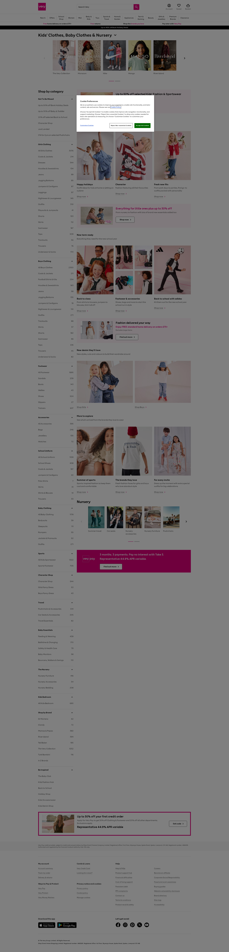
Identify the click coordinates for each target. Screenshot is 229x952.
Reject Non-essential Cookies (121, 125)
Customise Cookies (87, 125)
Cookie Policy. (116, 107)
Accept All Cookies (142, 125)
